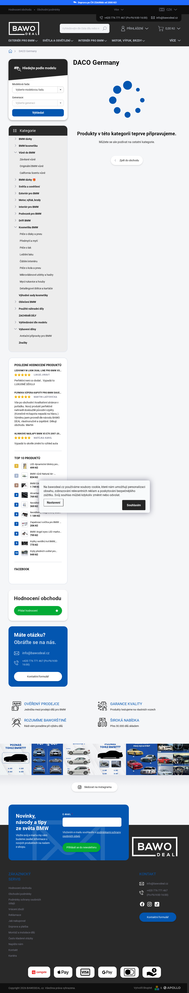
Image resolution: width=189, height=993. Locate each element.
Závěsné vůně (27, 159)
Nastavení (53, 502)
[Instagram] (149, 903)
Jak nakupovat (17, 920)
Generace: (18, 97)
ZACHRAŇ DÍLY (27, 315)
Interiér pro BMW (29, 206)
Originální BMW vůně (31, 166)
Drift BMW (25, 220)
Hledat (104, 28)
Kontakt (13, 950)
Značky (23, 342)
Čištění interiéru (28, 261)
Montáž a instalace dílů (21, 932)
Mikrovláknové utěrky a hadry (36, 274)
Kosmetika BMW (28, 227)
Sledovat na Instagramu (98, 787)
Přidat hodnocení (27, 610)
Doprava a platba (18, 926)
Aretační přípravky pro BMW (36, 335)
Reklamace (14, 914)
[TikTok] (157, 903)
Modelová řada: (21, 84)
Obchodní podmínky (48, 9)
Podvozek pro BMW (30, 213)
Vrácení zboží (16, 909)
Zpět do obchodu (129, 160)
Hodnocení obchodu (20, 9)
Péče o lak (25, 247)
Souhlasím (134, 505)
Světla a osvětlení (29, 186)
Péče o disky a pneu (31, 234)
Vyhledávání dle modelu (33, 322)
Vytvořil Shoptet (143, 987)
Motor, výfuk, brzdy (30, 200)
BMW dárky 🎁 (27, 179)
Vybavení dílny (27, 329)
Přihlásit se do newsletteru (81, 847)
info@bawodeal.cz (35, 653)
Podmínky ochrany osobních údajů (24, 901)
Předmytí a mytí (29, 240)
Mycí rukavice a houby (32, 281)
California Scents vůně (32, 172)
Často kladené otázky (20, 938)
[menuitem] (23, 40)
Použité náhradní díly (31, 308)
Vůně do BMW (27, 152)
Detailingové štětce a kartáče (36, 288)
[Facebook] (142, 903)
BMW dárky (25, 138)
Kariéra (12, 955)
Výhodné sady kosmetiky (33, 295)
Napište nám (15, 944)
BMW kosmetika (28, 145)
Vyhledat (38, 112)
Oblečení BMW (27, 301)
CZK (169, 9)
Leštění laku (26, 254)
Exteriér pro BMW (29, 193)
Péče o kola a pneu (30, 267)
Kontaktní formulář (38, 676)
